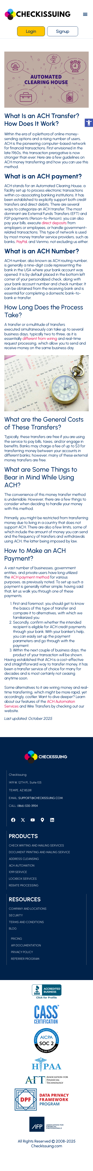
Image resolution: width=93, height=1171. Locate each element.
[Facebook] (13, 820)
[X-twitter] (23, 820)
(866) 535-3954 (27, 806)
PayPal (21, 241)
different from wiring (39, 338)
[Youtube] (32, 820)
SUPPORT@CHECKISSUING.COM (40, 798)
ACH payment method (30, 577)
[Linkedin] (52, 820)
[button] (85, 14)
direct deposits (54, 223)
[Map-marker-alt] (42, 820)
